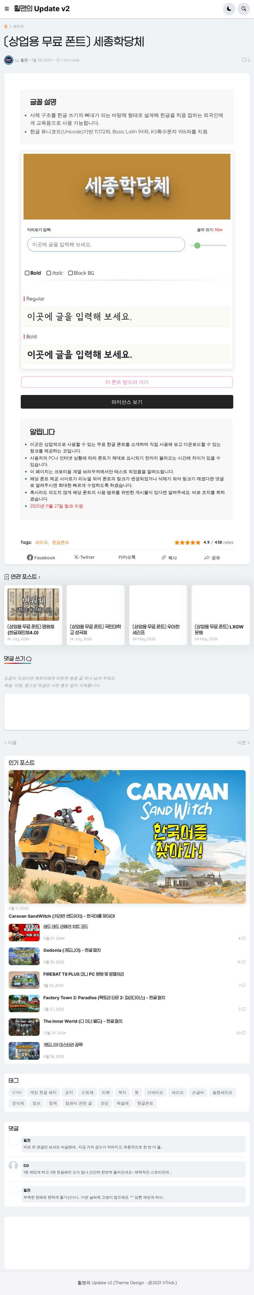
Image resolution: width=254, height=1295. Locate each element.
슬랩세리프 (222, 1092)
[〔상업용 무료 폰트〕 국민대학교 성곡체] (95, 604)
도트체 (87, 1092)
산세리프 (155, 1092)
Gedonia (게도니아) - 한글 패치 (72, 950)
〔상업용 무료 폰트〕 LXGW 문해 (219, 630)
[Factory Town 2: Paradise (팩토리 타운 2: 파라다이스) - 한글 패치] (24, 1003)
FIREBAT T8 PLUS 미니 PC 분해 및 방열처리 (83, 974)
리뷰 (106, 1092)
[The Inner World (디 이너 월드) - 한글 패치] (24, 1027)
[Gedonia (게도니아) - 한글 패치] (24, 956)
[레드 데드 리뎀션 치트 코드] (24, 932)
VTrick (168, 1282)
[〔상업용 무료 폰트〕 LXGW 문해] (220, 604)
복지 (122, 1092)
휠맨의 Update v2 (42, 8)
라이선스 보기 (127, 402)
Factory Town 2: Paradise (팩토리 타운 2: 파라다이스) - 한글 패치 (104, 997)
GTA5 (17, 1092)
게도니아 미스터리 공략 (62, 1044)
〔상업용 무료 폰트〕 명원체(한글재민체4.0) (30, 630)
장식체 (18, 1103)
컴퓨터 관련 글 (78, 1103)
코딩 (104, 1103)
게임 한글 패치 (43, 1092)
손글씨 (198, 1092)
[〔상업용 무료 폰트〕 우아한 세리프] (158, 604)
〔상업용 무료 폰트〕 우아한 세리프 (156, 630)
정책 (53, 1103)
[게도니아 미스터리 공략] (24, 1050)
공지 (69, 1092)
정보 (37, 1103)
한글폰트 (60, 542)
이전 (241, 742)
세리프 (18, 26)
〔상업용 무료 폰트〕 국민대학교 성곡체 (95, 630)
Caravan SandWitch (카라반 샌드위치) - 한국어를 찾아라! (62, 916)
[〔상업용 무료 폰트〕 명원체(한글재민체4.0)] (33, 604)
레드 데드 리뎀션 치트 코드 (65, 926)
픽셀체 (123, 1103)
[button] (9, 9)
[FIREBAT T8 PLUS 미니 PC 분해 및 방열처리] (24, 980)
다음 (12, 742)
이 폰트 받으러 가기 (127, 382)
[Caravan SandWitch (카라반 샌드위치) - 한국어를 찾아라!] (127, 836)
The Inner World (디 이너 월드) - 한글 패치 (82, 1021)
